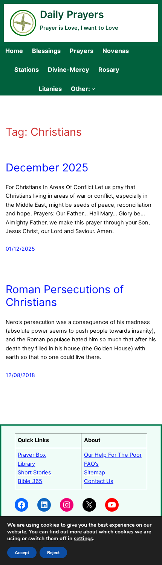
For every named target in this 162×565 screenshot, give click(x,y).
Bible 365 (30, 481)
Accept (22, 553)
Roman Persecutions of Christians (65, 296)
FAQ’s (91, 463)
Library (26, 463)
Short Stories (34, 472)
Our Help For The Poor (113, 454)
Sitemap (94, 472)
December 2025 (47, 167)
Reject (53, 553)
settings (83, 538)
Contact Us (98, 481)
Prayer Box (32, 454)
